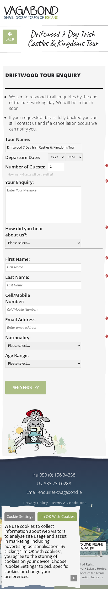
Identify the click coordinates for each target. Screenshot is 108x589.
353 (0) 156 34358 (57, 475)
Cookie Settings (20, 516)
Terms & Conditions (69, 502)
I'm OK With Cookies (57, 516)
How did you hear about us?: (24, 231)
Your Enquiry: (19, 182)
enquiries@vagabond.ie (60, 492)
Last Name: (17, 277)
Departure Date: (22, 157)
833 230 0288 (57, 483)
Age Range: (17, 355)
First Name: (17, 259)
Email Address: (21, 319)
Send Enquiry (26, 387)
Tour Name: (17, 139)
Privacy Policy (35, 502)
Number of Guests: (25, 167)
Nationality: (18, 338)
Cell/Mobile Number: (17, 298)
